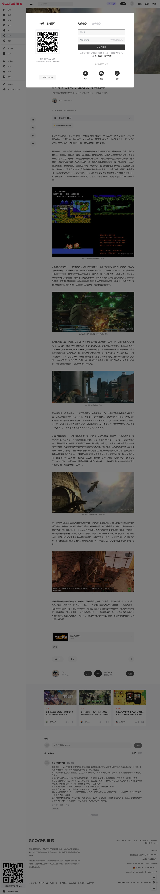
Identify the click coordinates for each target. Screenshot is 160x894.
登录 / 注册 (101, 47)
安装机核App (47, 77)
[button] (130, 16)
